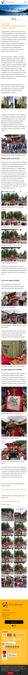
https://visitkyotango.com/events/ (11, 501)
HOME (2, 20)
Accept (10, 672)
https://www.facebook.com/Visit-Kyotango (13, 489)
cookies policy (4, 670)
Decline (18, 673)
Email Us (14, 622)
